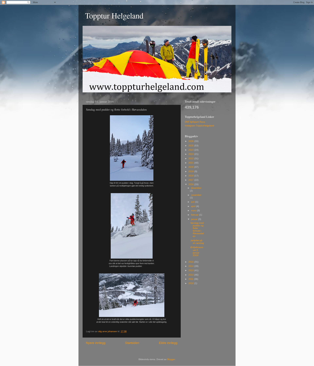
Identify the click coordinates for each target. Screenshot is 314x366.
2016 (191, 184)
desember (196, 188)
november (196, 195)
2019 (191, 171)
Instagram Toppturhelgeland (199, 125)
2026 (191, 141)
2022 (191, 158)
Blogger (171, 359)
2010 (191, 283)
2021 (191, 163)
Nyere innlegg (95, 343)
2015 (191, 262)
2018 (191, 175)
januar (194, 219)
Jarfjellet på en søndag (197, 241)
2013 (191, 270)
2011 (191, 279)
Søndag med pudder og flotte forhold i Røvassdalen (197, 229)
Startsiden (132, 343)
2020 (191, 167)
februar (195, 215)
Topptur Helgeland (114, 15)
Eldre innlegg (168, 343)
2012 (191, 275)
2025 (191, 145)
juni (193, 202)
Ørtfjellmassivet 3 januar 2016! (196, 251)
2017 (191, 180)
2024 (191, 150)
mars (194, 210)
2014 (191, 266)
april (193, 206)
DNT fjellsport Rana (195, 122)
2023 (191, 154)
